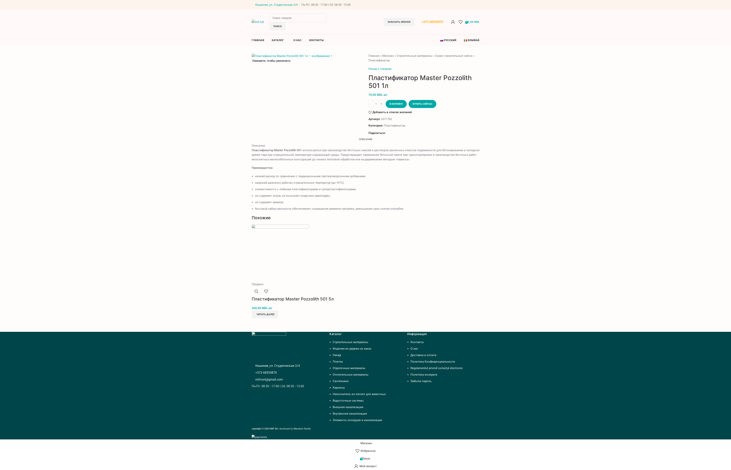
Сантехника (340, 381)
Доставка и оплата (423, 355)
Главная (373, 56)
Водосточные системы (348, 400)
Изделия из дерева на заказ (352, 348)
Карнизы (339, 387)
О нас (414, 348)
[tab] (365, 139)
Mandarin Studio (302, 428)
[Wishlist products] (460, 22)
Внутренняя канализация (350, 413)
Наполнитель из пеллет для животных (359, 394)
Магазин (388, 56)
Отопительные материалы (350, 374)
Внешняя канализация (348, 407)
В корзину (396, 103)
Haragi (337, 355)
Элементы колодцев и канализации (357, 420)
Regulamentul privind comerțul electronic (437, 368)
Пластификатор (379, 60)
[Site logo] (258, 21)
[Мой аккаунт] (453, 22)
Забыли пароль (421, 381)
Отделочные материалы (349, 368)
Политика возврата (424, 374)
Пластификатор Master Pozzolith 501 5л (293, 298)
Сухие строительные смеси (453, 56)
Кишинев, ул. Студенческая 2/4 (276, 4)
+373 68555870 (432, 22)
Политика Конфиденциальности (433, 361)
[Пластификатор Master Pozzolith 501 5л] (280, 253)
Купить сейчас (422, 103)
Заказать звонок (399, 21)
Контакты (417, 342)
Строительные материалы (414, 56)
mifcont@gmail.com (269, 379)
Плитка (338, 361)
